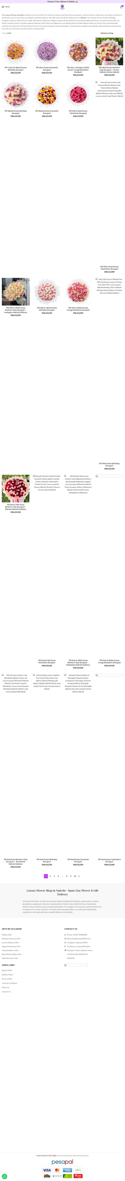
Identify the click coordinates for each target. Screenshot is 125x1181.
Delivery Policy (7, 974)
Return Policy (7, 970)
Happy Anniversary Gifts (11, 946)
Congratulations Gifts (10, 950)
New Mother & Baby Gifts (11, 954)
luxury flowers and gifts (15, 15)
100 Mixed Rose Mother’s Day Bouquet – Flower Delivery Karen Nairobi (109, 69)
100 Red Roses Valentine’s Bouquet (109, 860)
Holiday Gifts (7, 935)
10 (75, 876)
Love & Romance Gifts (10, 942)
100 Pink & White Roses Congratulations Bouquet (78, 309)
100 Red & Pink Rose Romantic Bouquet (47, 661)
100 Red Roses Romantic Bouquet (78, 860)
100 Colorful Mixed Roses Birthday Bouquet (16, 68)
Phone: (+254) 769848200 (77, 935)
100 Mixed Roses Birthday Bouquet (16, 112)
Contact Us (6, 992)
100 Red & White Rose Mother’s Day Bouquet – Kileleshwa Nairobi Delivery (78, 662)
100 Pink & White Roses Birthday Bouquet (47, 309)
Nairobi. (83, 18)
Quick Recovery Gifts (10, 958)
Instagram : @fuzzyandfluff (77, 942)
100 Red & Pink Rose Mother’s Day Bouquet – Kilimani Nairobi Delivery (15, 507)
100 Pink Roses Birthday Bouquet (109, 464)
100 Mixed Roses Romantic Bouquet (46, 112)
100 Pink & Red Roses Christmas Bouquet (78, 112)
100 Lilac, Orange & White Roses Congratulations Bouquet (78, 69)
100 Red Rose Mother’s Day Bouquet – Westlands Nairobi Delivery (15, 861)
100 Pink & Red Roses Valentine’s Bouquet (109, 268)
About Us (5, 987)
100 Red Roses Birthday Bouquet (47, 860)
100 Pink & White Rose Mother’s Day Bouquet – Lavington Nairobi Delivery (15, 310)
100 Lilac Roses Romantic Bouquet (47, 68)
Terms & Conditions (9, 983)
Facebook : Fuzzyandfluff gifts (78, 946)
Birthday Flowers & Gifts (11, 939)
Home (4, 33)
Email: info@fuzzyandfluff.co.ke (78, 939)
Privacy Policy (7, 979)
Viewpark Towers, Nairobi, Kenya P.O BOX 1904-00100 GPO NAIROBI (78, 954)
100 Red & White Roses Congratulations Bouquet (109, 661)
